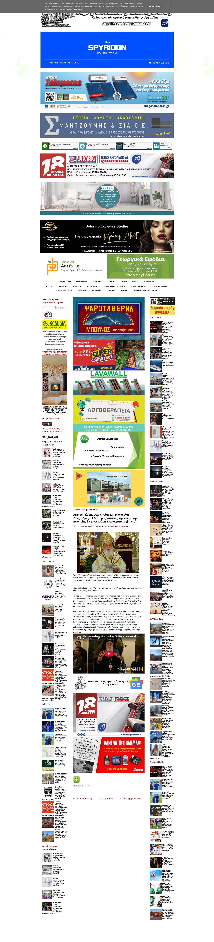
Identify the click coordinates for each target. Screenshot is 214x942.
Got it (167, 6)
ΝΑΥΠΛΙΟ (124, 290)
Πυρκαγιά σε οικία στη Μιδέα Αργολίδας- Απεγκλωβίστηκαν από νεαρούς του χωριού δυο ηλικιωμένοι (53, 552)
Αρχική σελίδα (106, 798)
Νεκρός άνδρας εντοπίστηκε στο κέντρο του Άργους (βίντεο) (58, 524)
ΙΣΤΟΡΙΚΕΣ (111, 290)
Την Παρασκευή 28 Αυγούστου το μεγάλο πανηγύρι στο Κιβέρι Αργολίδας (59, 452)
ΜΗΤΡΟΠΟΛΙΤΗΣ (124, 526)
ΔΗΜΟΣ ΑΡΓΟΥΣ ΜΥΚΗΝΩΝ (114, 286)
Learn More (155, 6)
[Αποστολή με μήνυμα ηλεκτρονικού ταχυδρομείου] (74, 785)
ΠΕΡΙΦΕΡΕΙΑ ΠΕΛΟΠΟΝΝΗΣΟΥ (146, 290)
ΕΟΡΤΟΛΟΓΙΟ (98, 282)
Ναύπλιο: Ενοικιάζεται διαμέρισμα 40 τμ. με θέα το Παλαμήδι (58, 464)
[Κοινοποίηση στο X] (80, 785)
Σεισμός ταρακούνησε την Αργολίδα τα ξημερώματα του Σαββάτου (59, 475)
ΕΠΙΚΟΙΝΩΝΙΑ (149, 282)
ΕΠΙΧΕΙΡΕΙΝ (82, 290)
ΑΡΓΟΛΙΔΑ (77, 286)
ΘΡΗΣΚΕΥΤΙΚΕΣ (113, 526)
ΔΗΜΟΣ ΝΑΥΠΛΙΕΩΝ (64, 290)
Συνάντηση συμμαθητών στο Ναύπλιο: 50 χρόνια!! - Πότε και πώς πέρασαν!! (59, 487)
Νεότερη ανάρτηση (82, 798)
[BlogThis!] (77, 785)
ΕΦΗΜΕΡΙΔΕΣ (81, 282)
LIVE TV (112, 282)
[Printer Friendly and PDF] (76, 782)
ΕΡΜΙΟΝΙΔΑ (96, 290)
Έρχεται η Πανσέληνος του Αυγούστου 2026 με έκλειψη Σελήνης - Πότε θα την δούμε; (59, 538)
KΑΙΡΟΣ (135, 282)
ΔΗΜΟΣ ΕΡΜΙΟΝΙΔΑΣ (160, 286)
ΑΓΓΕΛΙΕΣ (50, 286)
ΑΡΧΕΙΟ (123, 282)
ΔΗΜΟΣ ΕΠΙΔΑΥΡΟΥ (139, 286)
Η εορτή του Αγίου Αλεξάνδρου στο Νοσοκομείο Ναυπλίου (59, 512)
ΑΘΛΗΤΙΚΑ (63, 286)
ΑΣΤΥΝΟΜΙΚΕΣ (92, 286)
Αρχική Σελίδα (65, 282)
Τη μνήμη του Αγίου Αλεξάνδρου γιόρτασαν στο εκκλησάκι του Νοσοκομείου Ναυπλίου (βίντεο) (52, 501)
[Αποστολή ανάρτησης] (88, 785)
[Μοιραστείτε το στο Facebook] (83, 785)
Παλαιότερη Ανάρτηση (131, 798)
